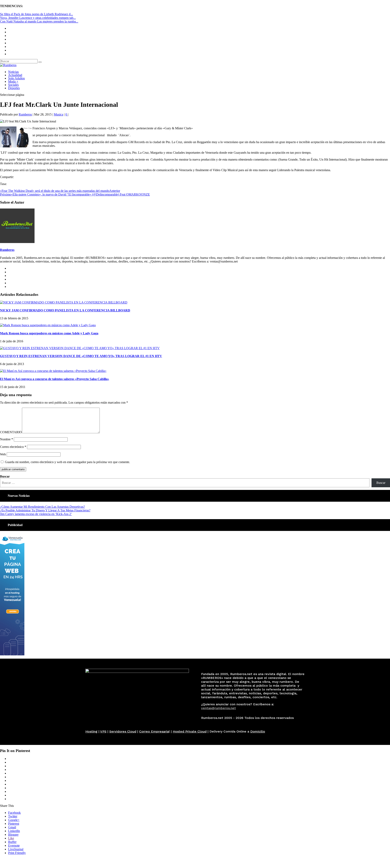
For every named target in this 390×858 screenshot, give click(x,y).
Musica (58, 114)
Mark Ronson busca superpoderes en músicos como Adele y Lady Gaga (49, 333)
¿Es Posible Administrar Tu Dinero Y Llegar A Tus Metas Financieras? (45, 510)
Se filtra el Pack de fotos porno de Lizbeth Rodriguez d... (36, 14)
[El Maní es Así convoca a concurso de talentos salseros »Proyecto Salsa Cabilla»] (53, 371)
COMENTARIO (11, 432)
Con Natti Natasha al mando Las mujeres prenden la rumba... (39, 21)
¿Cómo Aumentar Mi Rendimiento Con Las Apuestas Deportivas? (42, 506)
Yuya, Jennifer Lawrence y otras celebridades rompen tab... (38, 17)
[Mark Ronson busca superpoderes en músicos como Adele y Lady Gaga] (48, 325)
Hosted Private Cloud (190, 731)
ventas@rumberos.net (218, 708)
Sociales (13, 84)
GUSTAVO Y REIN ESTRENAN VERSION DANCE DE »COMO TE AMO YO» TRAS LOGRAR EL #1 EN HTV (81, 356)
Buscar (5, 476)
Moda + (13, 81)
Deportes (14, 88)
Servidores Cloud (122, 731)
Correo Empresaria (154, 731)
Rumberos (25, 114)
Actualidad (15, 75)
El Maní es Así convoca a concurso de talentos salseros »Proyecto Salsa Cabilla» (54, 379)
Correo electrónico (13, 446)
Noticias (13, 71)
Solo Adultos (16, 78)
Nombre (6, 439)
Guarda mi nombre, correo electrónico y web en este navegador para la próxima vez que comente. (67, 462)
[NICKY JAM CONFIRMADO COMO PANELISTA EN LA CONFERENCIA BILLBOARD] (63, 302)
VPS (103, 731)
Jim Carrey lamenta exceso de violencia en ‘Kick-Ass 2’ (36, 514)
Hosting (91, 731)
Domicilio (257, 731)
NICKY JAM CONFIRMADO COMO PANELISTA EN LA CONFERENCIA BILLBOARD (65, 310)
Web (3, 454)
